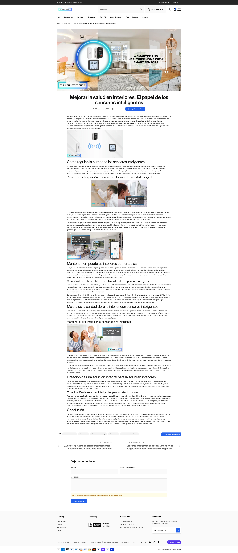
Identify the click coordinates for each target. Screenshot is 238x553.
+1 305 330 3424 (128, 524)
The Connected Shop (166, 549)
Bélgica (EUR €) (164, 2)
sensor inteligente (95, 217)
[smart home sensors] (95, 157)
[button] (177, 9)
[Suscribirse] (178, 530)
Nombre (74, 468)
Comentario (76, 477)
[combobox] (121, 9)
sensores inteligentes (74, 173)
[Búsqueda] (141, 9)
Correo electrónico (128, 468)
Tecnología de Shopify (176, 549)
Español (175, 2)
